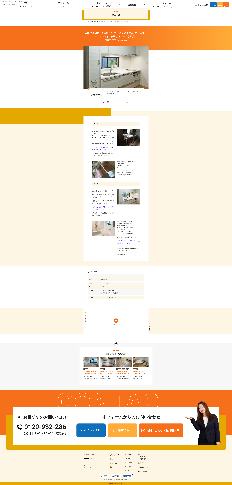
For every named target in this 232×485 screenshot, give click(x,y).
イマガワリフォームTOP (88, 21)
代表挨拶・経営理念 (143, 456)
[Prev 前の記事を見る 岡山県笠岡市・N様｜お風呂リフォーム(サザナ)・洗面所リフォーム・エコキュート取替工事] (41, 321)
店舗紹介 (132, 5)
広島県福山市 (104, 279)
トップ (103, 454)
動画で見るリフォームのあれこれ (114, 468)
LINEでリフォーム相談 (142, 471)
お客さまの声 (201, 5)
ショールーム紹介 (128, 462)
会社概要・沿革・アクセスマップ (143, 459)
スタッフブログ (128, 466)
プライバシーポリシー (88, 467)
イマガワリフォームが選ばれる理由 (114, 455)
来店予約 (220, 5)
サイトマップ (86, 465)
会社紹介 (139, 454)
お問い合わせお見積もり (226, 6)
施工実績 (94, 21)
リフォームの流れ (113, 463)
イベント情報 (213, 5)
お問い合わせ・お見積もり (143, 467)
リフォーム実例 (128, 454)
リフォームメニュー (114, 459)
